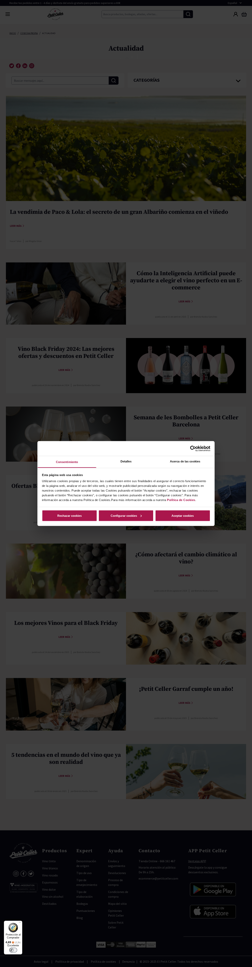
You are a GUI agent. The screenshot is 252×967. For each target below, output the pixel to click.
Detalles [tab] (126, 461)
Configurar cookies (124, 515)
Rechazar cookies (69, 515)
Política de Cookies (181, 500)
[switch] (13, 950)
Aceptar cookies (182, 515)
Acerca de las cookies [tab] (185, 461)
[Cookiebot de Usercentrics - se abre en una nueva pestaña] (193, 448)
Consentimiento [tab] (67, 462)
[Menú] (20, 923)
